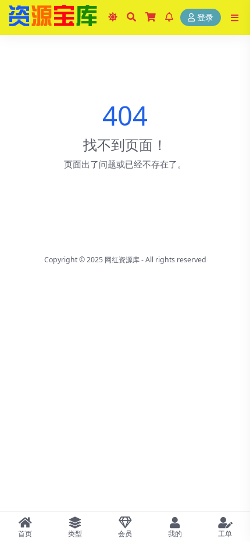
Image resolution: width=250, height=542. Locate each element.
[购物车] (150, 17)
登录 (205, 17)
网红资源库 (122, 260)
